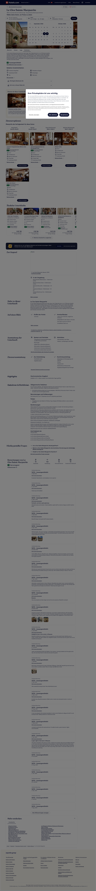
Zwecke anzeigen (34, 114)
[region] (48, 104)
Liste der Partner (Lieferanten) (34, 109)
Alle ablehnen (53, 114)
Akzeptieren (64, 114)
